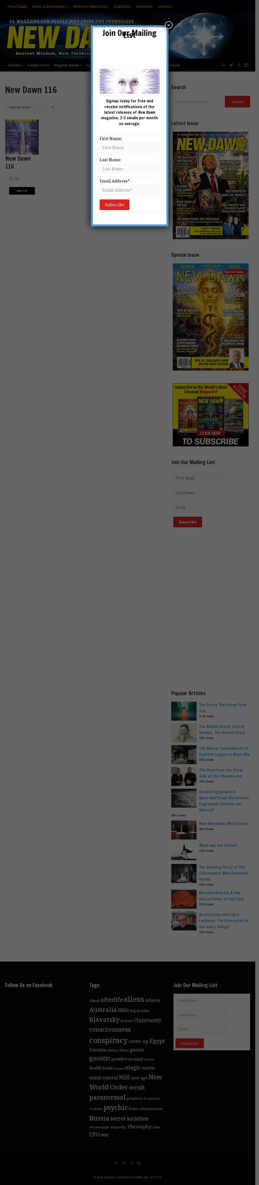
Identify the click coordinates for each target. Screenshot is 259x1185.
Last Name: (110, 160)
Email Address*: (115, 181)
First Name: (111, 138)
